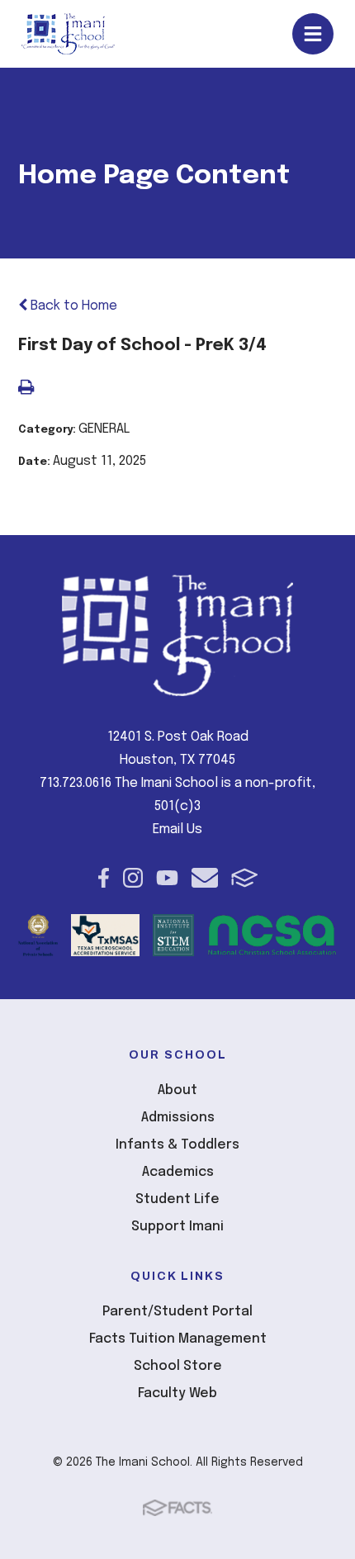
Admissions (178, 1118)
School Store (178, 1366)
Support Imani (177, 1227)
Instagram (133, 878)
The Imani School (68, 33)
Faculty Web (177, 1393)
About (177, 1090)
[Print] (26, 389)
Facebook (103, 878)
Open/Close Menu (313, 33)
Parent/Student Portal (177, 1312)
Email (205, 878)
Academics (178, 1172)
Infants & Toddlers (177, 1145)
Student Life (177, 1199)
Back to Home (72, 306)
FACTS (244, 878)
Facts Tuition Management (178, 1339)
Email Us (177, 829)
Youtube (167, 878)
